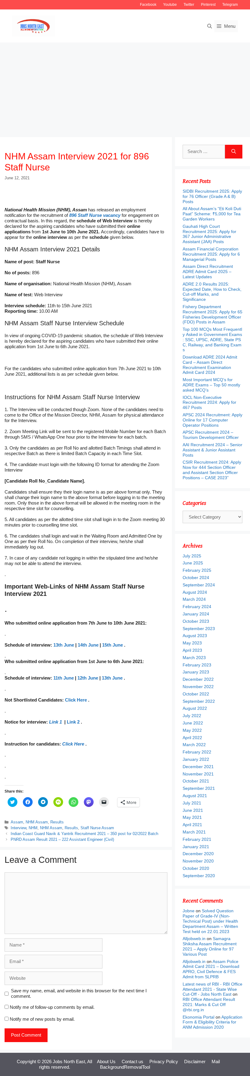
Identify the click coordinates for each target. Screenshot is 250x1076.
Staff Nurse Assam (97, 828)
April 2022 (192, 737)
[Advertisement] (125, 88)
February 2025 (197, 570)
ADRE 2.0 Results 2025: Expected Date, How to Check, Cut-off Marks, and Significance (212, 292)
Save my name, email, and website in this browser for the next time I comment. (79, 993)
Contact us (132, 1061)
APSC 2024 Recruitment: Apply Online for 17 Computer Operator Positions (212, 420)
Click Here (76, 699)
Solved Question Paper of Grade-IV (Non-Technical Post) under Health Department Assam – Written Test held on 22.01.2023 (210, 921)
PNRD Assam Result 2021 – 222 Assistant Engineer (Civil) (62, 839)
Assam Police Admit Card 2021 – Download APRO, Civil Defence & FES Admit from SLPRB (211, 969)
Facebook (148, 4)
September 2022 (199, 701)
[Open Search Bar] (209, 26)
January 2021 (196, 846)
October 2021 (196, 781)
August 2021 (195, 795)
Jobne (189, 910)
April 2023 (192, 650)
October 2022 (196, 693)
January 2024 (196, 613)
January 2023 (196, 671)
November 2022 (198, 686)
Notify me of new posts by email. (42, 1019)
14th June (88, 644)
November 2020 (198, 861)
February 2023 (197, 664)
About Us (106, 1061)
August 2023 (195, 635)
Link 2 (73, 721)
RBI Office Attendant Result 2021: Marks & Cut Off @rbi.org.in (209, 1004)
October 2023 (196, 621)
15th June (112, 644)
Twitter (189, 4)
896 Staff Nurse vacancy (94, 215)
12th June (87, 677)
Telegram (230, 4)
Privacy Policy (163, 1061)
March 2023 (194, 657)
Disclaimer (194, 1061)
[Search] (233, 152)
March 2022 (194, 744)
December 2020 (198, 853)
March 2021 (194, 832)
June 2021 (193, 810)
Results (57, 822)
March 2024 (194, 599)
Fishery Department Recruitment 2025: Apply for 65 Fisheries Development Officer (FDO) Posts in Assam (212, 314)
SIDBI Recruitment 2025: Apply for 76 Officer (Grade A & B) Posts (212, 196)
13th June (63, 644)
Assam (17, 822)
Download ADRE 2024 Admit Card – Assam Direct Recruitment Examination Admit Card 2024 (210, 365)
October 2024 (196, 577)
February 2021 (197, 839)
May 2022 (192, 730)
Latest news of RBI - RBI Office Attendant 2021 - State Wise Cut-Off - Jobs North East (212, 989)
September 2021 (199, 788)
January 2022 (196, 759)
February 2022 (197, 752)
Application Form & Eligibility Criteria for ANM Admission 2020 (212, 1022)
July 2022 (192, 715)
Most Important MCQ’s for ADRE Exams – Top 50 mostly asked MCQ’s (211, 384)
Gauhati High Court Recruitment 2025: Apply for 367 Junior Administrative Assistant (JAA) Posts (209, 234)
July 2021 (192, 803)
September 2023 (199, 628)
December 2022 (198, 679)
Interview (18, 828)
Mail (216, 1061)
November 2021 (198, 773)
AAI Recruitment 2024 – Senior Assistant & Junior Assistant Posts (212, 450)
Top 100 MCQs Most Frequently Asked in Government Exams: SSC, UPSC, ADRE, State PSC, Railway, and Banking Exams (212, 339)
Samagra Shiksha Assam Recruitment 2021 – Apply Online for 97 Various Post (210, 946)
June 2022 (193, 722)
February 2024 (197, 606)
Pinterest (208, 4)
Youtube (170, 4)
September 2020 (199, 875)
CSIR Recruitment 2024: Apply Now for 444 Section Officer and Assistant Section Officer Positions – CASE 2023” (212, 470)
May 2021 (192, 817)
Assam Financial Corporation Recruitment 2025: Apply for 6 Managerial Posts (211, 254)
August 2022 (195, 708)
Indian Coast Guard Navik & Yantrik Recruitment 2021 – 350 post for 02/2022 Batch (84, 833)
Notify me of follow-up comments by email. (52, 1007)
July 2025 (192, 555)
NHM (33, 828)
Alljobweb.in (194, 938)
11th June (63, 677)
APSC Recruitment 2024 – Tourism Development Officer (211, 435)
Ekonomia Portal (198, 1017)
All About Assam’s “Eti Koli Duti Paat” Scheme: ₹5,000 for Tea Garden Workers (212, 213)
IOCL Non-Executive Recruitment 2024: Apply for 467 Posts (209, 402)
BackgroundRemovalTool (125, 1067)
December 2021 (198, 766)
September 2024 (199, 584)
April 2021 (192, 824)
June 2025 (193, 562)
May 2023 (192, 642)
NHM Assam (37, 822)
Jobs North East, (69, 1061)
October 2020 (196, 868)
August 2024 (195, 592)
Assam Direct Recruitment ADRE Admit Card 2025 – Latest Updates (208, 271)
